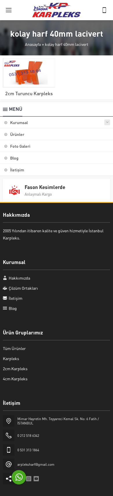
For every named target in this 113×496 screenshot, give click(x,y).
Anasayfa (33, 44)
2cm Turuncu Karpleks (29, 93)
